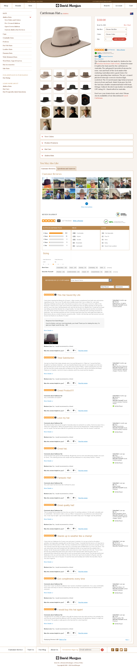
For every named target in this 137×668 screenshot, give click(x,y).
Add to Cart (119, 39)
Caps (4, 34)
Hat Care (6, 89)
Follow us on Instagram (125, 649)
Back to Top (62, 639)
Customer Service (98, 1)
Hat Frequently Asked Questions (14, 92)
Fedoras (6, 42)
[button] (51, 339)
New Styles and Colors (13, 20)
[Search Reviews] (110, 280)
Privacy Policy (79, 663)
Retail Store (31, 1)
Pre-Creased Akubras (12, 23)
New (30, 6)
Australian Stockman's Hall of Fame (108, 63)
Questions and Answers (66, 169)
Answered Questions (107, 56)
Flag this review (83, 350)
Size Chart (127, 25)
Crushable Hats (8, 38)
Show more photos (86, 207)
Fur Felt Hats (7, 45)
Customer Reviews (48, 169)
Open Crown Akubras (12, 26)
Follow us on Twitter (121, 649)
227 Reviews (111, 50)
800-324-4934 (107, 1)
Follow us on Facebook (112, 649)
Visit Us (30, 650)
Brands (18, 6)
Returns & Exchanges (67, 663)
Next (127, 640)
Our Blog (42, 650)
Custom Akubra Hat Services (15, 30)
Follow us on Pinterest (116, 649)
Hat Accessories (8, 65)
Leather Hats (7, 49)
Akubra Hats (7, 17)
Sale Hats (6, 68)
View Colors (49, 137)
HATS (5, 13)
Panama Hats (7, 53)
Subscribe (102, 649)
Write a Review (121, 50)
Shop (6, 6)
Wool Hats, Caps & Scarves (12, 61)
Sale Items (39, 1)
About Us (54, 650)
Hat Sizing (6, 78)
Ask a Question (99, 59)
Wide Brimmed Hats (10, 57)
